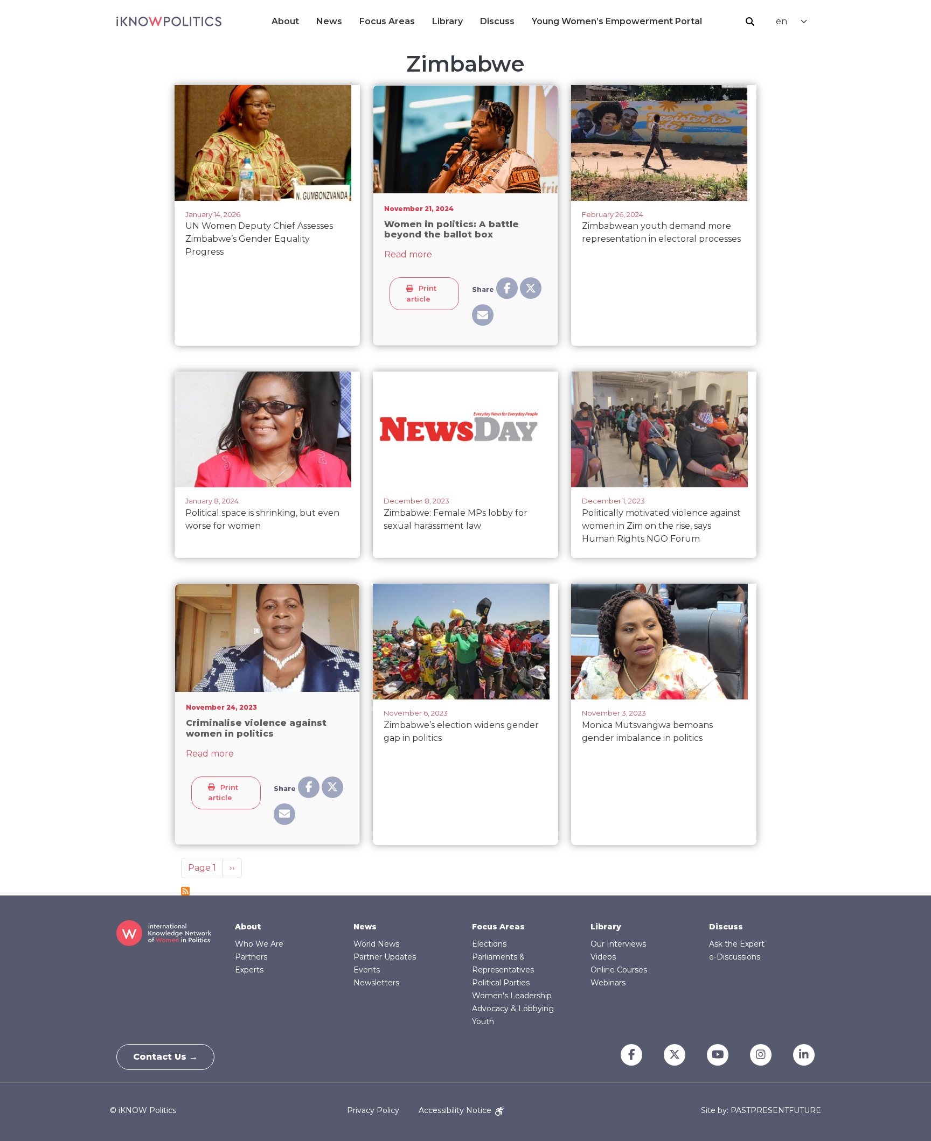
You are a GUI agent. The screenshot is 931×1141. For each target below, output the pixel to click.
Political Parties (501, 983)
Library (447, 21)
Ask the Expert (737, 944)
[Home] (168, 21)
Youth (483, 1021)
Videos (603, 957)
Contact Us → (165, 1057)
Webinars (608, 983)
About (285, 21)
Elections (489, 944)
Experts (249, 970)
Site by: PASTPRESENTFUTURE (761, 1110)
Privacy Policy (373, 1110)
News (329, 21)
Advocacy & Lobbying (513, 1008)
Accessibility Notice (456, 1110)
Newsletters (376, 983)
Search (750, 21)
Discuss (497, 21)
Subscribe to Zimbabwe (185, 891)
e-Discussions (734, 957)
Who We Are (259, 944)
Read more (408, 254)
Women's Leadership (512, 995)
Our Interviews (618, 944)
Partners (251, 957)
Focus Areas (387, 21)
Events (366, 970)
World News (376, 944)
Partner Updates (384, 957)
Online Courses (618, 970)
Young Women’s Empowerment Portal (617, 21)
